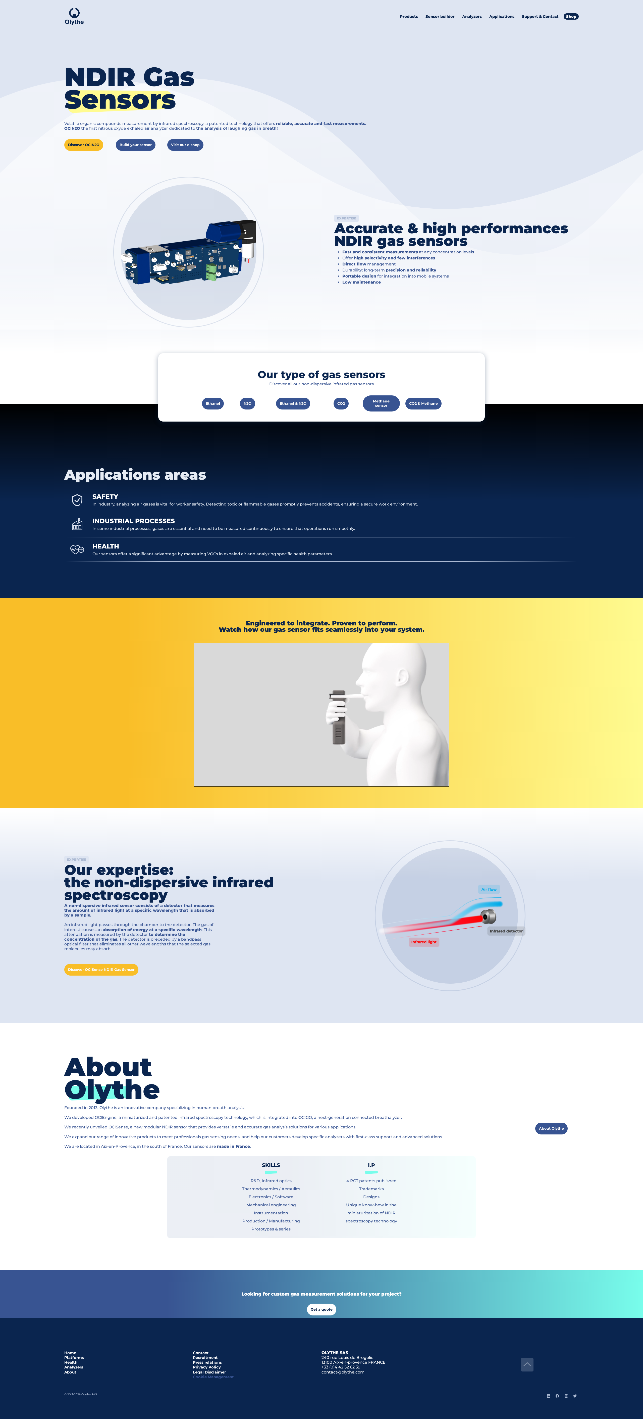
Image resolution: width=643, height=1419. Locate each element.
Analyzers (73, 1367)
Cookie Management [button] (213, 1377)
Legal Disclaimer (209, 1372)
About (70, 1372)
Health (70, 1362)
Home (70, 1352)
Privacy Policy (207, 1367)
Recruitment (205, 1357)
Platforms (74, 1357)
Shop (571, 16)
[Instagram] (566, 1396)
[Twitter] (575, 1396)
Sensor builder (440, 16)
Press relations (207, 1362)
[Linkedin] (548, 1396)
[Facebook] (557, 1396)
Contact (201, 1352)
